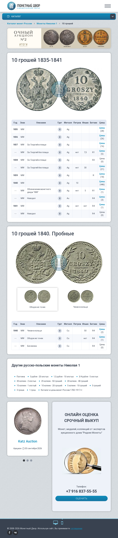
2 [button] (27, 460)
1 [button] (24, 460)
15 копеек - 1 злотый (26, 385)
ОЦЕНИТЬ (81, 498)
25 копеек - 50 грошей (51, 381)
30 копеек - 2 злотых (26, 381)
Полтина (21, 376)
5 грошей (96, 385)
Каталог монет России (19, 23)
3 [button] (31, 460)
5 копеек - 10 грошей (77, 385)
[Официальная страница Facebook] (9, 532)
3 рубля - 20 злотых (39, 376)
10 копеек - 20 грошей (51, 385)
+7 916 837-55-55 (81, 491)
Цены (102, 128)
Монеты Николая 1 (47, 23)
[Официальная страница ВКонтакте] (15, 532)
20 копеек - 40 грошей (77, 381)
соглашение (76, 528)
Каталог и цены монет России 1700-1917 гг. (62, 390)
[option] (37, 299)
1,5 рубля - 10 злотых (64, 376)
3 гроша (20, 390)
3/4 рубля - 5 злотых (88, 376)
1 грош (32, 390)
